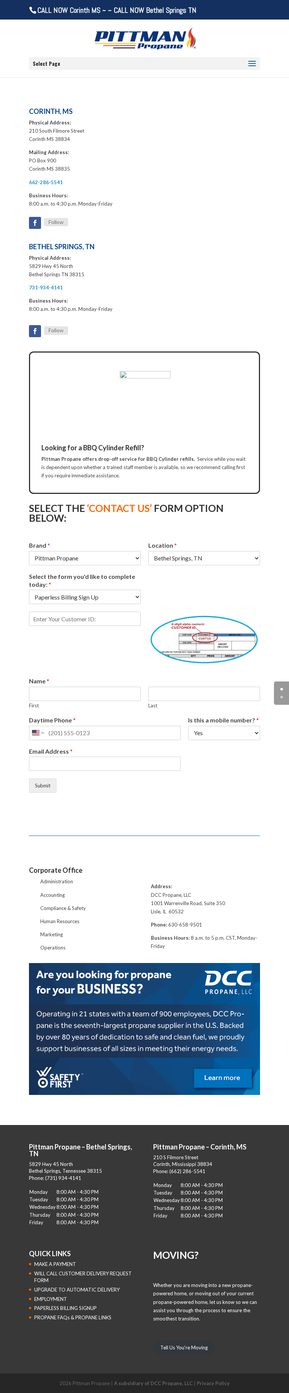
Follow (56, 222)
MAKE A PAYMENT (55, 1264)
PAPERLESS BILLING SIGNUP (65, 1308)
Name (39, 680)
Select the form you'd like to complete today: (82, 580)
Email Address (51, 751)
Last (152, 706)
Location (162, 545)
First (34, 706)
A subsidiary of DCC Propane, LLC (153, 1383)
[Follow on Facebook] (35, 223)
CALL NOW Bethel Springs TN (155, 10)
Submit (42, 786)
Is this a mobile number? (223, 720)
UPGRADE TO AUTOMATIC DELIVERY (77, 1290)
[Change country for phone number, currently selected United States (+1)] (37, 733)
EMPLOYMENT (50, 1299)
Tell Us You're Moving (184, 1348)
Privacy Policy (213, 1383)
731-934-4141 (46, 288)
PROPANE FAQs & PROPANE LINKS (72, 1317)
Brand (39, 545)
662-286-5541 (46, 182)
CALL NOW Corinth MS (68, 10)
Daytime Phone (52, 720)
